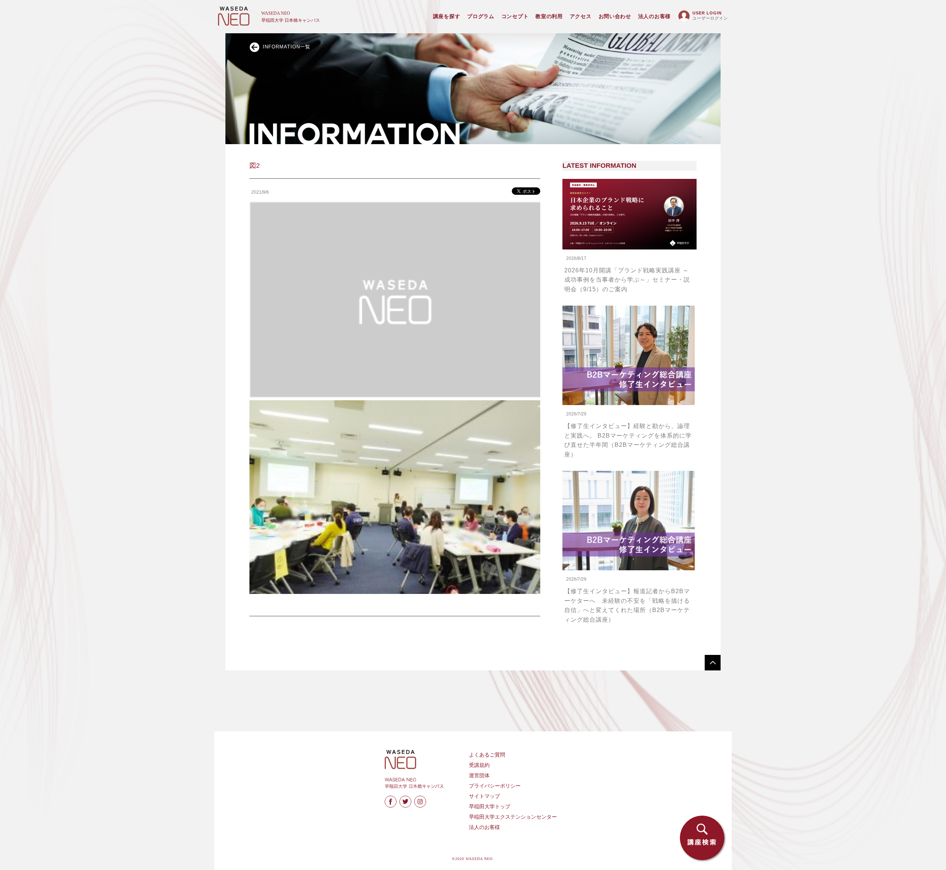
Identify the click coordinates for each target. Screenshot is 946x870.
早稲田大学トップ (489, 806)
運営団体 (479, 775)
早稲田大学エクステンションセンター (513, 817)
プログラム (480, 16)
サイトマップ (484, 796)
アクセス (581, 16)
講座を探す (446, 16)
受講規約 (479, 765)
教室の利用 (549, 16)
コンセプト (515, 16)
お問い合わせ (615, 16)
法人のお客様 (654, 16)
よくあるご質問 (487, 755)
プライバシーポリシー (495, 786)
